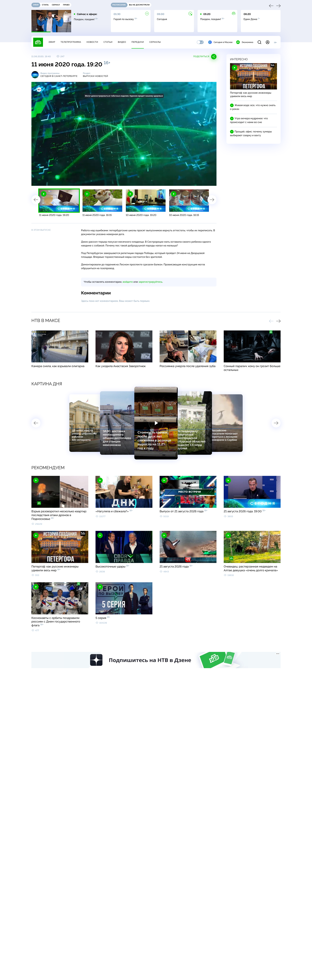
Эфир (51, 42)
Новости (92, 42)
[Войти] (267, 42)
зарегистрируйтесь (150, 281)
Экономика (247, 42)
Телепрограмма (70, 42)
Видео (122, 42)
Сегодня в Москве (223, 42)
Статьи (107, 42)
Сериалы (155, 42)
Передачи (137, 42)
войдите (128, 281)
